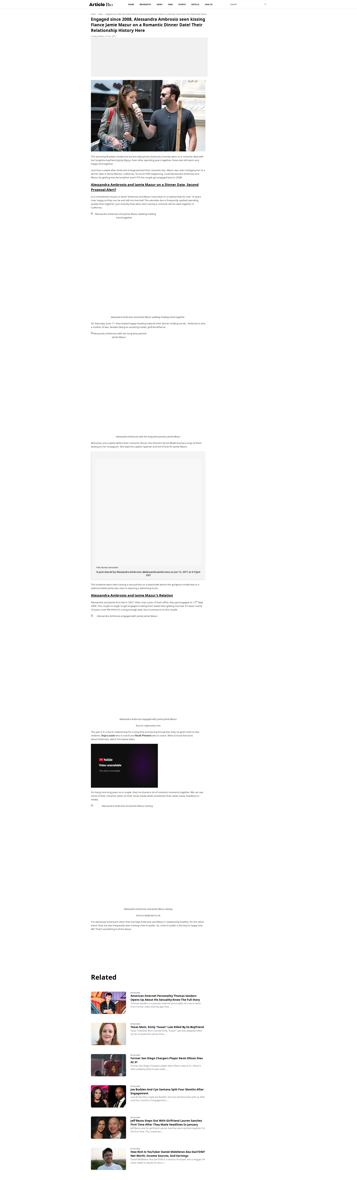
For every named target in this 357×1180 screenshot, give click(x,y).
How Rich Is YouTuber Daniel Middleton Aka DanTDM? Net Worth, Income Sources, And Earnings (168, 1154)
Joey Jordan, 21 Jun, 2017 (103, 36)
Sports (182, 4)
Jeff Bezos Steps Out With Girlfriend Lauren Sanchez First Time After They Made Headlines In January (166, 1122)
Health (209, 4)
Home (131, 4)
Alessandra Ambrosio (149, 156)
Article (195, 4)
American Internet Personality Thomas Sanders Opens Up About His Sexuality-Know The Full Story (165, 998)
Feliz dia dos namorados (107, 567)
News (159, 4)
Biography (145, 4)
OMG (170, 4)
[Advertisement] (149, 57)
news (100, 14)
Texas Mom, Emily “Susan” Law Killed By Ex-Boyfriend (167, 1027)
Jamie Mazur (124, 160)
